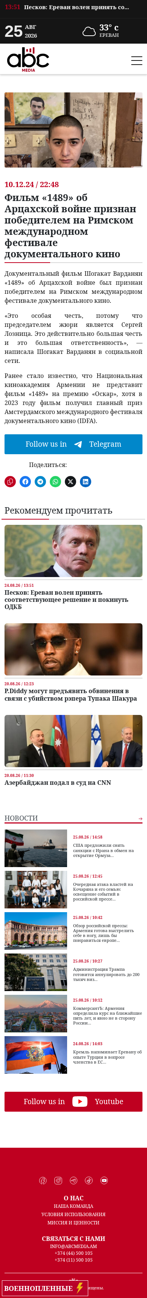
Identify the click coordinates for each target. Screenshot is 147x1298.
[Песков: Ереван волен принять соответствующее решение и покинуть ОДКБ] (73, 551)
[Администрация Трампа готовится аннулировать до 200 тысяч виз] (36, 972)
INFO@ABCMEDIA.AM (73, 1246)
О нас (74, 1198)
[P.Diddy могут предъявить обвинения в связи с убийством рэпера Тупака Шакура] (73, 649)
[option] (73, 11)
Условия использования (73, 1214)
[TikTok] (89, 1181)
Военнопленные (40, 1288)
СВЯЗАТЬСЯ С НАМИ (73, 1239)
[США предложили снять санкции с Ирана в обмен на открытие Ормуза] (36, 848)
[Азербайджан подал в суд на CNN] (73, 741)
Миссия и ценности (73, 1222)
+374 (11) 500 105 (74, 1260)
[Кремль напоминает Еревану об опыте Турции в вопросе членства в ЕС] (36, 1055)
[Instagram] (58, 1181)
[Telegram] (74, 1181)
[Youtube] (104, 1181)
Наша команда (73, 1206)
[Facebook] (43, 1181)
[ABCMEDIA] (28, 58)
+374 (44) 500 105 (74, 1253)
